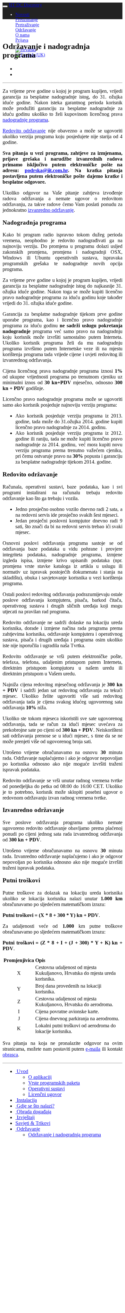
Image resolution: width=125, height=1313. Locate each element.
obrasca (10, 1054)
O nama (22, 35)
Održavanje (25, 30)
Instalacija (26, 1100)
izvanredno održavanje (51, 210)
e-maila (93, 1049)
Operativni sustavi (46, 1088)
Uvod (21, 1071)
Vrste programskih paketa (54, 1083)
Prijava (21, 40)
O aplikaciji (40, 1077)
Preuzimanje (26, 19)
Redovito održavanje (24, 130)
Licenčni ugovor (45, 1094)
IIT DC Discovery (25, 5)
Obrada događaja (33, 1111)
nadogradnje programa (25, 120)
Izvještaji (25, 1117)
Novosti (22, 14)
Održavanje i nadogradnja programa (64, 1134)
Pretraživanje (27, 24)
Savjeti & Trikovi (32, 1123)
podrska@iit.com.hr (46, 170)
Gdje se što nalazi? (34, 1106)
